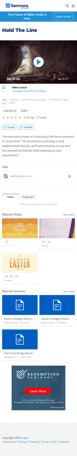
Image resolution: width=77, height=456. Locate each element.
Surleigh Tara (11, 357)
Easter (24, 110)
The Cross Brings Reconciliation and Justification (34, 353)
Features (8, 441)
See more (69, 214)
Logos (25, 438)
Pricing (21, 441)
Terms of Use (49, 441)
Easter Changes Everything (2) (22, 318)
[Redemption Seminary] (38, 388)
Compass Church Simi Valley (29, 91)
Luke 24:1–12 (10, 110)
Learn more (63, 16)
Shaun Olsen (10, 322)
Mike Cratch (19, 87)
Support (65, 441)
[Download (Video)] (70, 176)
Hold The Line (21, 176)
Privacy (33, 441)
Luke (4, 99)
